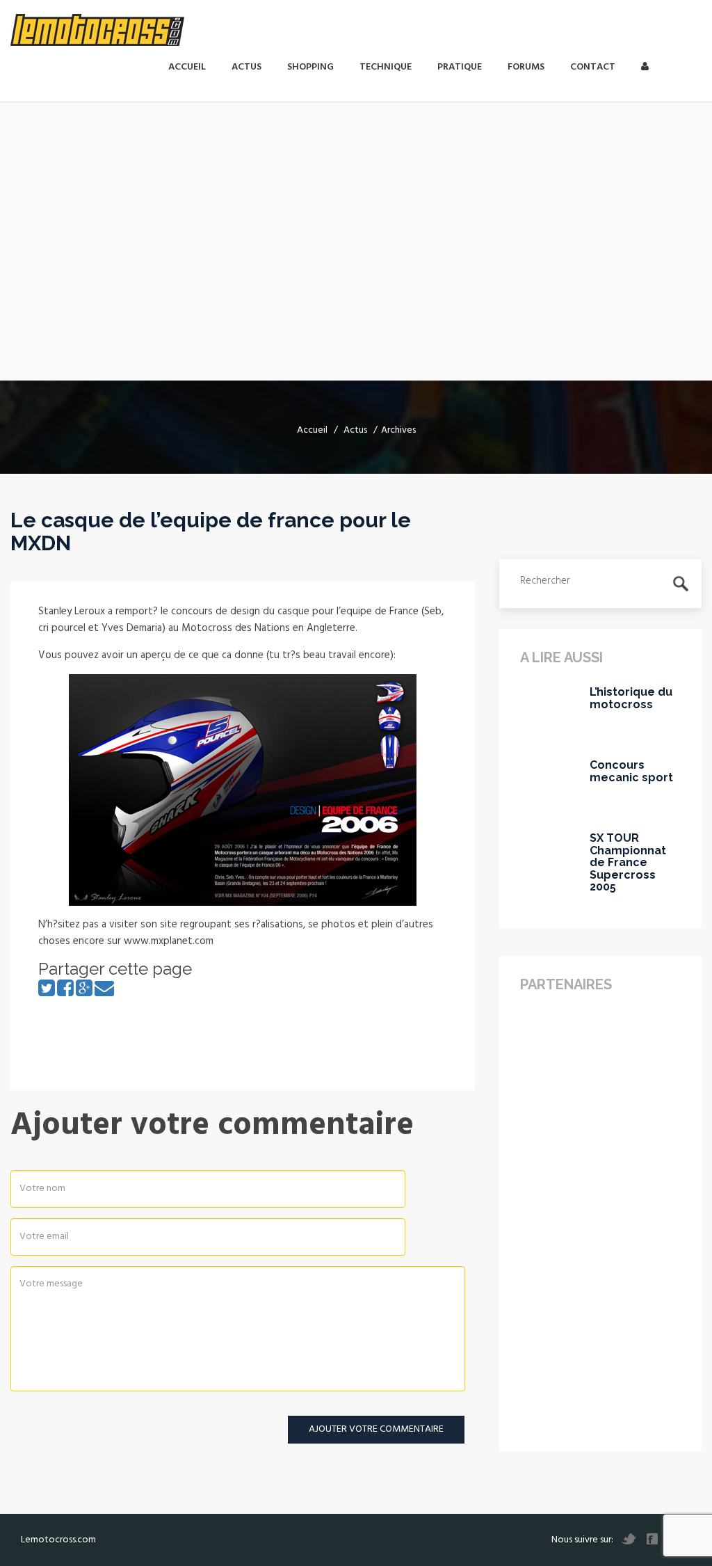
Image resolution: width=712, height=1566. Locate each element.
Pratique (459, 67)
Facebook (652, 1539)
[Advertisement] (356, 283)
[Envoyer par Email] (104, 992)
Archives (398, 430)
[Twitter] (46, 992)
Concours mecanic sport (631, 771)
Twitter (628, 1539)
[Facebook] (65, 992)
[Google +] (84, 992)
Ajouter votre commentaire (376, 1429)
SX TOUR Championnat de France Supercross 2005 (628, 862)
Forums (526, 67)
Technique (385, 67)
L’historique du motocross (631, 698)
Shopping (310, 67)
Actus (246, 67)
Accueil (187, 67)
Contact (592, 67)
